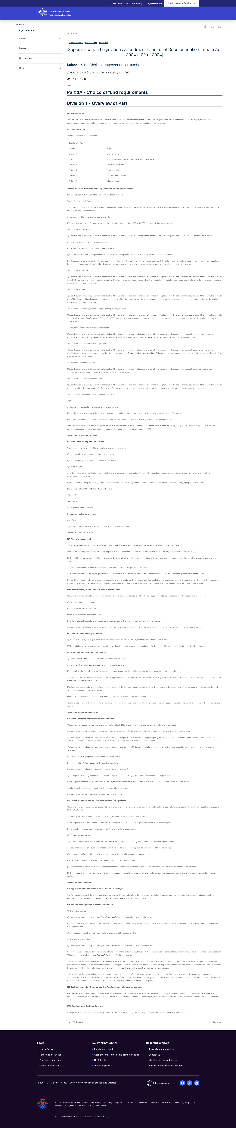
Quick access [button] (29, 60)
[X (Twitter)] (189, 1083)
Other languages (161, 1083)
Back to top (217, 1022)
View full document (76, 43)
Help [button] (25, 70)
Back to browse (72, 33)
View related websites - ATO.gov (96, 1116)
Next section (103, 43)
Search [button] (26, 41)
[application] (40, 53)
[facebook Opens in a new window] (182, 1083)
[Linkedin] (196, 1083)
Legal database (26, 30)
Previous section (91, 43)
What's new (116, 3)
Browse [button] (26, 50)
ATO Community (134, 3)
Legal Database (154, 3)
